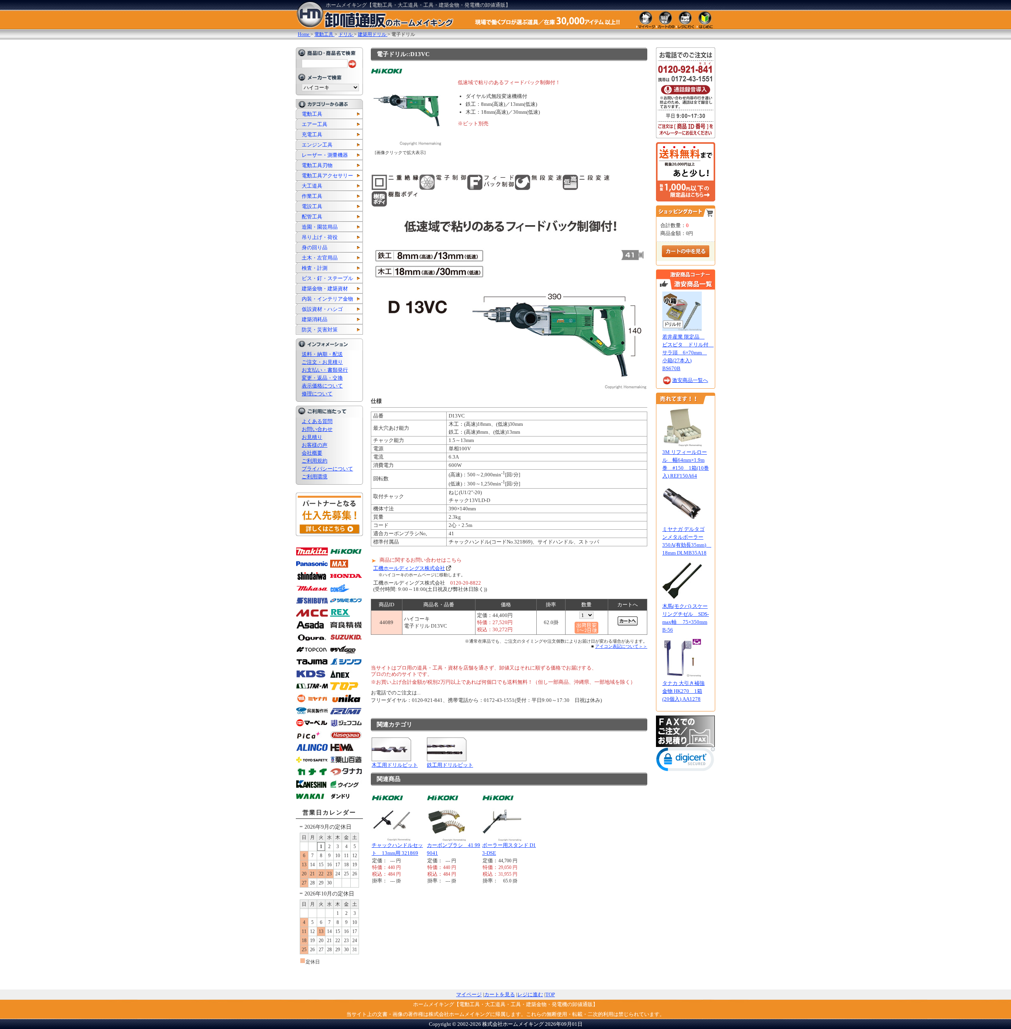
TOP (550, 994)
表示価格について (322, 386)
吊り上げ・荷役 (320, 237)
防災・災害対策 (320, 330)
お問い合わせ (317, 429)
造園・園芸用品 (320, 227)
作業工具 (312, 196)
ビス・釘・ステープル (327, 278)
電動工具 (312, 114)
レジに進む (530, 994)
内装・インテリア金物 (327, 299)
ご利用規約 (314, 461)
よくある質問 (317, 421)
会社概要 (312, 453)
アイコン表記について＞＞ (621, 646)
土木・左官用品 (320, 258)
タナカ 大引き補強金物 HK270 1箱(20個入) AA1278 (683, 691)
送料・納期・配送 (322, 354)
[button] (685, 761)
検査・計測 (314, 268)
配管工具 (312, 217)
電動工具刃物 (317, 165)
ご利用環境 (314, 477)
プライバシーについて (327, 469)
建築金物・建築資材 (325, 289)
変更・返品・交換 (322, 378)
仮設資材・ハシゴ (322, 309)
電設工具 (312, 206)
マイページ (469, 994)
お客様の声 (314, 445)
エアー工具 (314, 124)
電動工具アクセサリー (327, 176)
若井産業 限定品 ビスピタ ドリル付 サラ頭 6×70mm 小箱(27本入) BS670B (688, 352)
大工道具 (312, 186)
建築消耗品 (314, 319)
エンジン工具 (317, 145)
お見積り (312, 437)
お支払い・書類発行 (325, 370)
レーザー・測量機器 (325, 155)
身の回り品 (314, 247)
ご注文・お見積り (322, 362)
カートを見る (499, 994)
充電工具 (312, 134)
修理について (317, 394)
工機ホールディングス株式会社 (409, 568)
